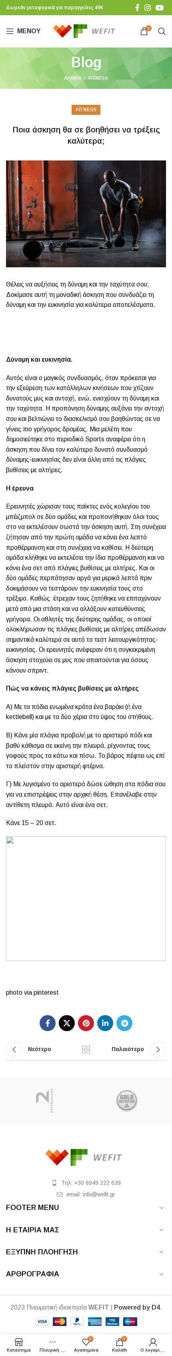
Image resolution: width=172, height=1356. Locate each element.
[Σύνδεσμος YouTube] (159, 8)
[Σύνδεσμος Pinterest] (86, 1023)
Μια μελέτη (104, 429)
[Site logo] (86, 30)
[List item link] (86, 1182)
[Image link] (86, 1157)
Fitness (98, 78)
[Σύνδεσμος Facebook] (137, 8)
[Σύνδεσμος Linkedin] (105, 1023)
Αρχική (72, 78)
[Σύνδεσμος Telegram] (124, 1023)
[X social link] (67, 1023)
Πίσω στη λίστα (86, 1050)
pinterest (46, 992)
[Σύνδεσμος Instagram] (147, 8)
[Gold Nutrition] (127, 1101)
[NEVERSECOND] (45, 1101)
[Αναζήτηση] (162, 31)
